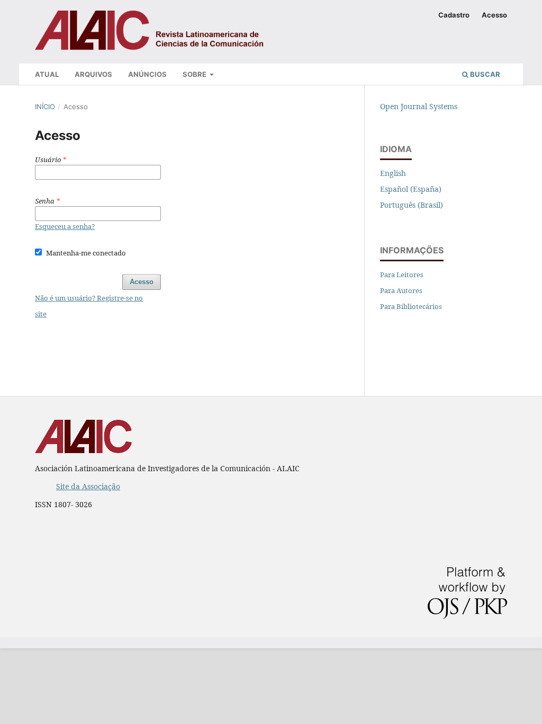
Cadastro (453, 15)
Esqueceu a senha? (65, 226)
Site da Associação (88, 486)
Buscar (484, 74)
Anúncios (147, 74)
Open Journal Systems (418, 106)
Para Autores (401, 290)
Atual (47, 74)
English (393, 173)
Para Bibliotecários (411, 306)
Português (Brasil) (411, 205)
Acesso (494, 15)
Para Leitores (401, 274)
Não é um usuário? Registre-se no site (89, 306)
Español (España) (410, 189)
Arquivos (93, 74)
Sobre (195, 74)
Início (45, 106)
